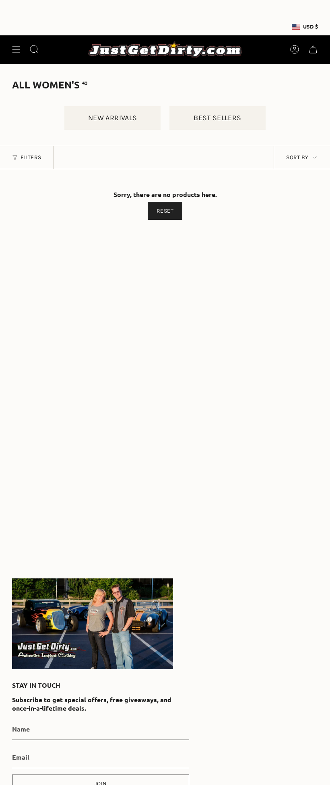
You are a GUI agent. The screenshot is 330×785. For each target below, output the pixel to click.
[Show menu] (16, 49)
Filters (31, 157)
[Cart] (313, 49)
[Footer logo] (92, 623)
